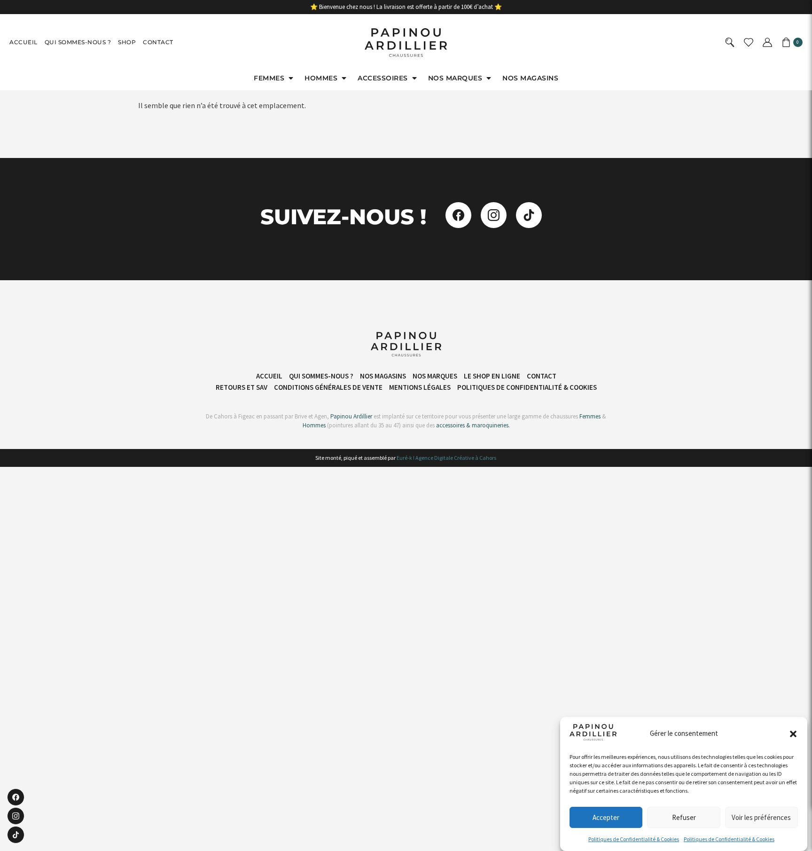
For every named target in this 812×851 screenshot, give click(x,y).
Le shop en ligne (492, 375)
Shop (127, 42)
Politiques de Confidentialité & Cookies (633, 839)
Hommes (314, 425)
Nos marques (435, 375)
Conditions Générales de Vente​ (328, 387)
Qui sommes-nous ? (78, 42)
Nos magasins (383, 375)
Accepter (606, 817)
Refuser (684, 817)
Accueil (23, 42)
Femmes (589, 416)
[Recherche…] (731, 42)
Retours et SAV (241, 387)
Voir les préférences (761, 817)
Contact (158, 42)
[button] (793, 734)
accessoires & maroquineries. (473, 425)
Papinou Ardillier (351, 416)
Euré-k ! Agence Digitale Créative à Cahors (446, 457)
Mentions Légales (420, 387)
